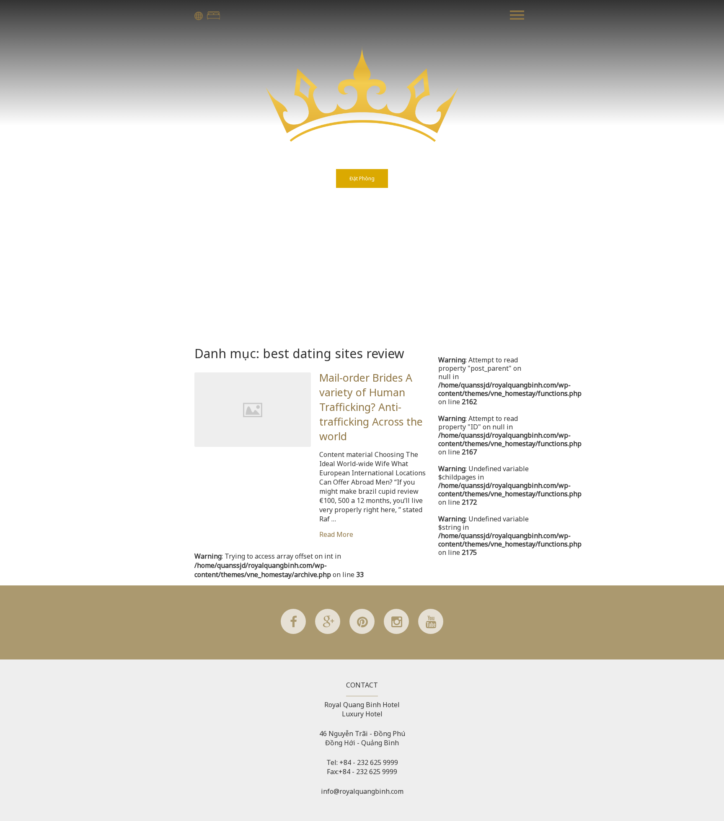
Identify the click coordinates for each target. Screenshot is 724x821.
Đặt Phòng (213, 15)
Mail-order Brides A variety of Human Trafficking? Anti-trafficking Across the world (371, 406)
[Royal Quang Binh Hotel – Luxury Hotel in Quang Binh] (362, 139)
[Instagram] (396, 631)
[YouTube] (430, 631)
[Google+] (327, 631)
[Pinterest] (362, 631)
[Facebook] (293, 631)
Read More (336, 534)
